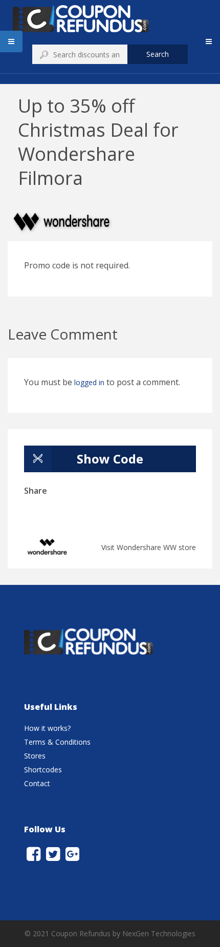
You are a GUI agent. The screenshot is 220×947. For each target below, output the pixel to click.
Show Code (110, 458)
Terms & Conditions (57, 742)
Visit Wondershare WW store (148, 547)
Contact (37, 783)
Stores (35, 756)
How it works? (47, 728)
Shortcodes (43, 769)
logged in (89, 382)
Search (157, 54)
